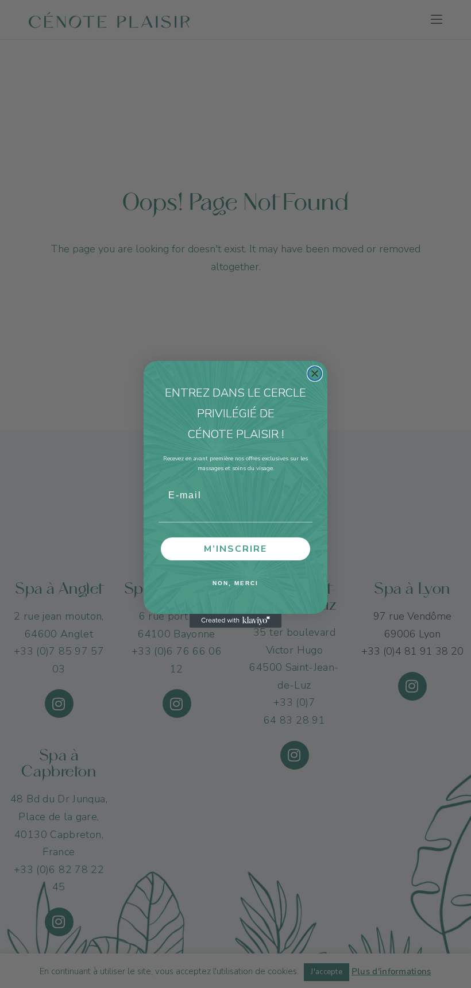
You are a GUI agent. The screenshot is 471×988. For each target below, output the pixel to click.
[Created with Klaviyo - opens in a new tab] (235, 621)
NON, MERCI (235, 583)
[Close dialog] (315, 373)
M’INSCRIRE (235, 549)
